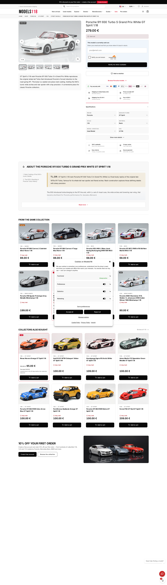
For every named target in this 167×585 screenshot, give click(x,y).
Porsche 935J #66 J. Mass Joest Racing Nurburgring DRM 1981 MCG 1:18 (99, 251)
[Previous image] (22, 41)
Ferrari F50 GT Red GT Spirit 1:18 (131, 409)
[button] (110, 262)
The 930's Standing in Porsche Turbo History (31, 180)
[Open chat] (162, 574)
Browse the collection (47, 454)
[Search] (64, 6)
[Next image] (78, 41)
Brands (85, 11)
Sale (116, 11)
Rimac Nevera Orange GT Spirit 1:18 (33, 358)
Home (20, 16)
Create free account (27, 454)
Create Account (102, 2)
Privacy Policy (85, 322)
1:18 (47, 16)
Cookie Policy (76, 322)
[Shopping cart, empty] (147, 11)
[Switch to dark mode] (143, 11)
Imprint (93, 322)
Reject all (97, 312)
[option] (23, 67)
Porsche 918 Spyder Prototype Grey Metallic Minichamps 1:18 (33, 297)
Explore (76, 11)
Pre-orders (123, 11)
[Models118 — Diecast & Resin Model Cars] (28, 11)
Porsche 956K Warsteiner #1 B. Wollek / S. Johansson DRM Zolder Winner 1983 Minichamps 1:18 (132, 298)
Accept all (69, 312)
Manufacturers (97, 11)
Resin (121, 123)
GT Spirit (41, 16)
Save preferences (83, 306)
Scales (108, 11)
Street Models (56, 16)
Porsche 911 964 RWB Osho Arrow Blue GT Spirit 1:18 (32, 410)
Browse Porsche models (116, 80)
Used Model (91, 131)
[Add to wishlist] (46, 225)
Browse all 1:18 (141, 329)
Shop (26, 16)
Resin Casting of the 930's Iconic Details (32, 175)
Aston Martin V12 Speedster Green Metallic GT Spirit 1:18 (132, 359)
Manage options (83, 317)
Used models (67, 11)
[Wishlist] (138, 6)
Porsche (33, 16)
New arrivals (56, 11)
